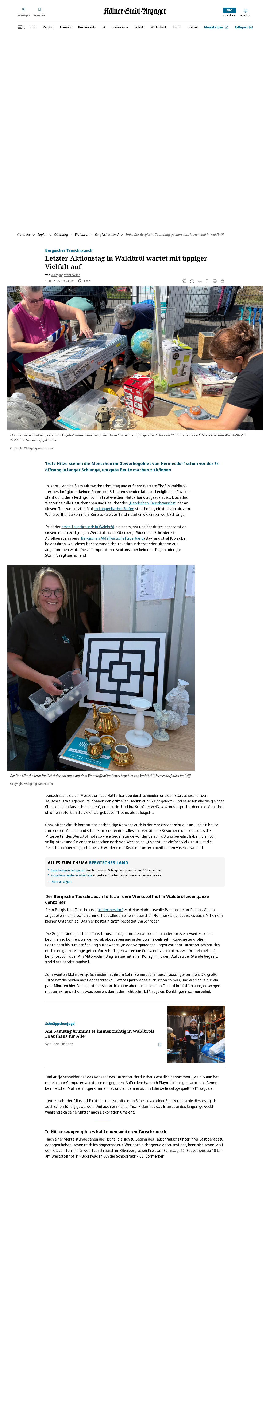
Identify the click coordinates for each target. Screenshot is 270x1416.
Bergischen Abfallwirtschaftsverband (112, 538)
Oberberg (61, 234)
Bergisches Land (107, 234)
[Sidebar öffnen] (21, 27)
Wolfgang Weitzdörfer (65, 275)
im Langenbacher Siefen (114, 508)
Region (42, 234)
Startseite (24, 234)
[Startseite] (135, 11)
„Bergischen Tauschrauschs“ (152, 502)
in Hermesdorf (110, 909)
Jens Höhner (63, 1043)
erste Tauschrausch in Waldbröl (87, 526)
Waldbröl (81, 234)
